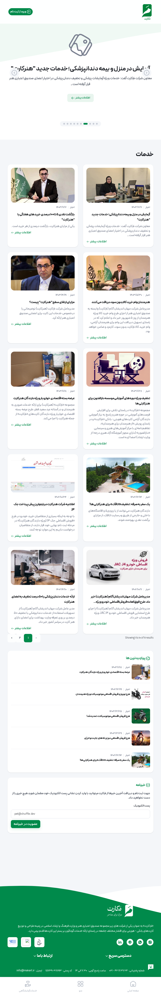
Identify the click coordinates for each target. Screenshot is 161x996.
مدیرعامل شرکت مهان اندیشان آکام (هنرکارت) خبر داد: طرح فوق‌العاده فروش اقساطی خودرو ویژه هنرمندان (120, 602)
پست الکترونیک (142, 806)
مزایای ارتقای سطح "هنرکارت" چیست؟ (52, 302)
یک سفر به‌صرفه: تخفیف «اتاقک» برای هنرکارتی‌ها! (120, 504)
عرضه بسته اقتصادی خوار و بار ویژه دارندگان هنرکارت (44, 398)
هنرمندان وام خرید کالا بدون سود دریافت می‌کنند (121, 302)
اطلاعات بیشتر (82, 98)
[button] (80, 987)
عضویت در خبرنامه (26, 824)
